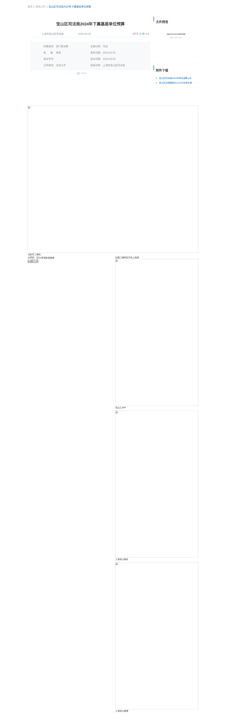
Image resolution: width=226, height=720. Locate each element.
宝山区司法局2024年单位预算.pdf (175, 78)
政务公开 (41, 6)
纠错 (30, 261)
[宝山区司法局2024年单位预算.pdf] (176, 41)
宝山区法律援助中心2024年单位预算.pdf (177, 83)
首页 (30, 6)
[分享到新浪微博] (45, 257)
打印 (36, 261)
